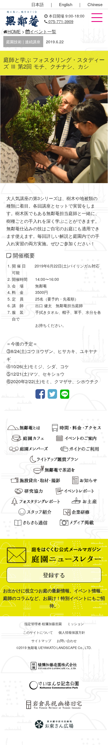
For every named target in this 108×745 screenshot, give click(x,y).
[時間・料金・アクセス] (76, 427)
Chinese (95, 4)
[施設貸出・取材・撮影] (35, 479)
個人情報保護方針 (71, 632)
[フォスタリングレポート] (35, 500)
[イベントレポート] (74, 490)
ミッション (75, 623)
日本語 (37, 4)
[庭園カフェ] (28, 437)
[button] (96, 18)
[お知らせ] (84, 479)
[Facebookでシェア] (41, 394)
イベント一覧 (43, 31)
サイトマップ (41, 640)
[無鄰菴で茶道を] (54, 469)
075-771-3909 (60, 21)
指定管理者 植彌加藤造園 (43, 623)
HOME (14, 31)
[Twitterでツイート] (54, 394)
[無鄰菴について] (23, 427)
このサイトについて (38, 632)
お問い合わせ (67, 640)
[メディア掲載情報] (76, 521)
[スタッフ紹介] (35, 511)
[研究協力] (29, 490)
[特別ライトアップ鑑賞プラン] (54, 458)
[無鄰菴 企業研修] (76, 511)
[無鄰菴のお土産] (84, 500)
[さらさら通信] (31, 521)
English (65, 4)
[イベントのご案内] (76, 437)
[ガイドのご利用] (80, 448)
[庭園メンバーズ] (28, 448)
